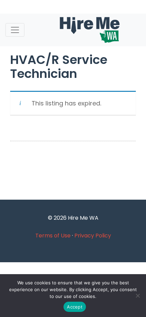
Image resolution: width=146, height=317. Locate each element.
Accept (75, 307)
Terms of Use (53, 235)
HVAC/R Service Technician (58, 66)
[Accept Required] (137, 295)
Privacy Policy (92, 235)
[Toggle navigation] (14, 30)
